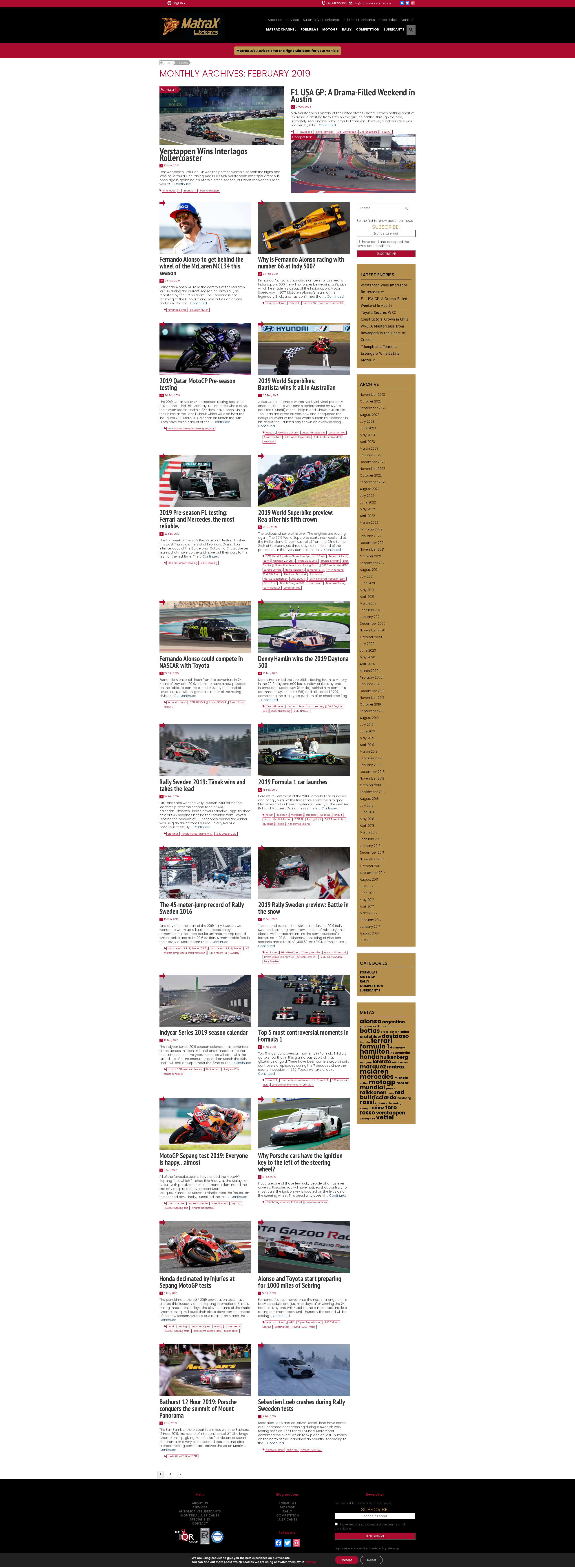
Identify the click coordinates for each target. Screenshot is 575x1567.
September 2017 (372, 872)
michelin (401, 1078)
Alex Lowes (316, 574)
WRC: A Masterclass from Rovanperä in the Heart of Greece (383, 332)
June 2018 (367, 812)
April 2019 (367, 745)
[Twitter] (407, 3)
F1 (179, 190)
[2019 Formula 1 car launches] (304, 750)
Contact (407, 20)
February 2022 (371, 529)
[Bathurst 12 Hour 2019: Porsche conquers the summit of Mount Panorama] (205, 1370)
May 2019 (367, 738)
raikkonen (373, 1092)
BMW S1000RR (298, 578)
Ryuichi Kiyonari (330, 561)
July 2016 (367, 940)
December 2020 (372, 623)
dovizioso (395, 1036)
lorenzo (382, 1061)
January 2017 (370, 926)
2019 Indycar (213, 1069)
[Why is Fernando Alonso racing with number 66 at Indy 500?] (304, 227)
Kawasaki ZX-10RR (288, 432)
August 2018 (369, 798)
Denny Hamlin (274, 706)
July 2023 (367, 421)
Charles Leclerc (368, 132)
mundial (372, 1087)
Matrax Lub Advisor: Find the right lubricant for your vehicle (288, 50)
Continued (182, 184)
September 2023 (373, 408)
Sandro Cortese (272, 569)
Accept (347, 1560)
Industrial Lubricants (359, 20)
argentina (393, 1022)
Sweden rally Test (311, 1449)
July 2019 (367, 724)
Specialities (388, 20)
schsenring (393, 1103)
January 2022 (370, 536)
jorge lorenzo (233, 1326)
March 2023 (369, 448)
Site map (393, 1548)
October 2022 (371, 475)
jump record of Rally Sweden (226, 948)
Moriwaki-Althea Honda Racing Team (296, 565)
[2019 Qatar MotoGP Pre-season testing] (205, 349)
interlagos (169, 190)
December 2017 (372, 852)
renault (338, 815)
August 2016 (369, 933)
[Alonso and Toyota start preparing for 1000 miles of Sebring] (304, 1247)
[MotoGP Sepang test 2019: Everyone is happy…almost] (205, 1123)
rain (390, 1093)
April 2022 (367, 516)
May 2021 (367, 590)
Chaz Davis (270, 583)
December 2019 (372, 691)
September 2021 (372, 563)
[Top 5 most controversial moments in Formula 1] (304, 1000)
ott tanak (173, 833)
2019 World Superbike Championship (287, 556)
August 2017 (369, 879)
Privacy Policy (359, 1548)
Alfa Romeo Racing (299, 824)
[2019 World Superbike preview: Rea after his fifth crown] (304, 480)
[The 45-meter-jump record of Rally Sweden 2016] (205, 872)
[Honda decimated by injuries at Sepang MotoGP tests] (205, 1247)
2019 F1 (299, 819)
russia (380, 1103)
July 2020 (367, 644)
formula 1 (271, 1080)
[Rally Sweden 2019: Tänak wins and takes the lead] (205, 750)
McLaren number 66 (331, 303)
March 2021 (368, 603)
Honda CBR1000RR (307, 561)
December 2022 (372, 462)
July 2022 (367, 495)
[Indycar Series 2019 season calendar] (205, 1000)
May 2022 (367, 509)
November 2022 (372, 468)
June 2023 (368, 428)
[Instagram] (413, 3)
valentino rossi (220, 1203)
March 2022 (369, 522)
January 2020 (370, 684)
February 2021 (370, 610)
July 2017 (366, 886)
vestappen (367, 1118)
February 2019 (371, 758)
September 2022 (373, 482)
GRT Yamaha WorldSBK (335, 565)
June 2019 (367, 731)
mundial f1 (190, 190)
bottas (370, 1031)
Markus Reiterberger (275, 578)
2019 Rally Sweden (331, 957)
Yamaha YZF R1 (315, 569)
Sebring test (282, 1327)
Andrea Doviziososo (203, 1208)
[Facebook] (402, 3)
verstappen (390, 1112)
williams (325, 815)
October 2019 (370, 704)
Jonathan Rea (337, 432)
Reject (371, 1560)
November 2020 (372, 630)
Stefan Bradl (231, 1331)
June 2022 (368, 502)
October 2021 (370, 556)
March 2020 (369, 670)
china (404, 1032)
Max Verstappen (209, 190)
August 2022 (369, 489)
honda (171, 1326)
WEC (291, 1322)
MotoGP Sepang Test (176, 1208)
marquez (373, 1066)
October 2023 (371, 401)
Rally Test (292, 1449)
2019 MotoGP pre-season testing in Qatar (191, 428)
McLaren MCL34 (199, 310)
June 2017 (367, 893)
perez (390, 1088)
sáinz (378, 1108)
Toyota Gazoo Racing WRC (197, 833)
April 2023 (367, 442)
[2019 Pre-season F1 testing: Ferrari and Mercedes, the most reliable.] (205, 480)
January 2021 (370, 617)
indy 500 (294, 303)
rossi (367, 1102)
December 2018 (372, 771)
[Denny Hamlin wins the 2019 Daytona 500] (304, 626)
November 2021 (372, 549)
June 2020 (368, 650)
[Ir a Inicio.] (161, 62)
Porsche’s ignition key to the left (284, 1202)
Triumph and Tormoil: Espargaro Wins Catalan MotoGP (381, 353)
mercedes (296, 815)
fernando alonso (177, 310)
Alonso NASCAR (217, 702)
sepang (236, 1203)
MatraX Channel (281, 29)
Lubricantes (400, 1062)
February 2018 (371, 839)
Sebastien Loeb (274, 1449)
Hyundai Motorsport (335, 952)
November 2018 (372, 778)
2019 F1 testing (209, 563)
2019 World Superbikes (297, 437)
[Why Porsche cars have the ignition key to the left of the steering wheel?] (304, 1123)
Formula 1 (309, 29)
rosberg (404, 1098)
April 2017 (367, 906)
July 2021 (366, 576)
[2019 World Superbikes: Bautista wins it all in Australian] (304, 349)
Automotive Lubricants (321, 20)
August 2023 (369, 415)
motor (402, 1083)
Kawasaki (269, 441)
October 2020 (371, 637)
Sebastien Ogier (290, 952)
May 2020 (367, 657)
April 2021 (367, 596)
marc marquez (176, 1203)
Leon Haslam (314, 583)
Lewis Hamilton (325, 132)
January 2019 (370, 765)
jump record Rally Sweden (224, 953)
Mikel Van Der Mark (295, 574)
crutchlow (370, 1036)
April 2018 (367, 825)
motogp (183, 1326)
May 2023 (367, 435)
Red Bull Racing (282, 819)
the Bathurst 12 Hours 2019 (182, 1456)
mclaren (282, 815)
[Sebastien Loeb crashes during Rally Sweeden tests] (304, 1370)
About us (275, 20)
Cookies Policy (377, 1548)
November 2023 (372, 394)
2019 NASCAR (197, 702)
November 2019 (372, 697)
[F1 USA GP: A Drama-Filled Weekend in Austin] (353, 163)
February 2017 (370, 920)
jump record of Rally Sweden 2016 (187, 948)
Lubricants (394, 29)
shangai (365, 1108)
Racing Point (314, 819)
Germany (397, 1047)
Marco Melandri (294, 569)
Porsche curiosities (316, 1202)
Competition (367, 29)
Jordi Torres (318, 556)
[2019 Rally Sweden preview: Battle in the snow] (304, 872)
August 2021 (369, 569)
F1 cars (280, 824)
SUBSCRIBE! (386, 227)
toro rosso (311, 815)
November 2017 (372, 859)
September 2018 (372, 792)
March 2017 (368, 913)
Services (292, 20)
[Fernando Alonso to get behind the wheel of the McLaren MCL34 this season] (205, 227)
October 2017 (370, 866)
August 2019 (369, 718)
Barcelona (385, 1026)
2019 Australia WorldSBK (328, 437)
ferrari (269, 815)
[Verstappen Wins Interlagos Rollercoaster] (221, 115)
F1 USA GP (386, 132)
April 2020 (367, 664)
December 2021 (372, 543)
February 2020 (371, 677)
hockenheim (400, 1053)
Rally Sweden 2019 (226, 833)
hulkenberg (394, 1057)
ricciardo (384, 1097)
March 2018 (369, 832)
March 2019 (369, 751)
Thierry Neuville (311, 952)
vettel (385, 1117)
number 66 (309, 303)
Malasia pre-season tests (207, 1331)
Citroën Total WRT (307, 957)
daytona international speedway (305, 706)
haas (267, 819)
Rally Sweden (271, 961)
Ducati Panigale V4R (313, 432)
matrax (396, 1067)
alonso (370, 1021)
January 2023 (370, 455)
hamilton (374, 1051)
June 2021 (367, 583)
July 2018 (367, 805)
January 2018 (370, 846)
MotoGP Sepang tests (177, 1331)
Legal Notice (342, 1548)
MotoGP (330, 29)
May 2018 (367, 819)
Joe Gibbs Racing (280, 711)
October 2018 (370, 785)
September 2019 (372, 711)
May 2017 (367, 899)
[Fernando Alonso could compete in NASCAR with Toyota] (205, 626)
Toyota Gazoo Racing (309, 1322)
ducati (270, 432)
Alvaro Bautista (272, 437)
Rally (347, 29)
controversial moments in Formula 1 (292, 1084)
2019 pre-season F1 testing (182, 563)
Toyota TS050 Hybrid (303, 1327)
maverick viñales (198, 1203)
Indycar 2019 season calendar (185, 1069)
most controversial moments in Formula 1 (304, 1080)
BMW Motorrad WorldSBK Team (327, 578)
